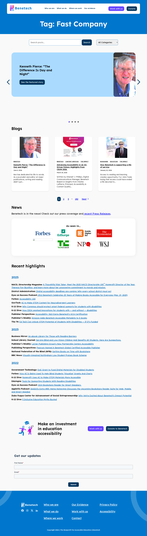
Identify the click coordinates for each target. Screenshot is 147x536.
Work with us (80, 511)
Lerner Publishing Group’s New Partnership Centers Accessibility (63, 344)
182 (76, 199)
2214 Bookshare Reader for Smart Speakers (60, 385)
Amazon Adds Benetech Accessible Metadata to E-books (59, 318)
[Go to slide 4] (78, 121)
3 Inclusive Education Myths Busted (39, 399)
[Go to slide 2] (72, 121)
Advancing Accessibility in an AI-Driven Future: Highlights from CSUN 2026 (72, 167)
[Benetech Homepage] (29, 505)
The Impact (84, 161)
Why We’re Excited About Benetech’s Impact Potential (105, 395)
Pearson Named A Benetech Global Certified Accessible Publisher (68, 347)
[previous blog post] (8, 82)
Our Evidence (80, 504)
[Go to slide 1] (69, 121)
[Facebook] (22, 511)
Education (114, 161)
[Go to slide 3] (75, 121)
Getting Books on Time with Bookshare (71, 351)
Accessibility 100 (28, 299)
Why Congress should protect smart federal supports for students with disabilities (62, 306)
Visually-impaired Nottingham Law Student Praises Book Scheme (55, 355)
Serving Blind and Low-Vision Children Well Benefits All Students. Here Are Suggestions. (78, 340)
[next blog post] (138, 81)
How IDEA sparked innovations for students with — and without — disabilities (59, 310)
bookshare (104, 161)
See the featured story (32, 82)
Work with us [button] (116, 8)
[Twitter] (32, 511)
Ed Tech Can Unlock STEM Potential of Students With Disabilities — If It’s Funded (58, 321)
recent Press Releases (96, 213)
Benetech (17, 161)
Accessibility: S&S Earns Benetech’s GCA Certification (62, 314)
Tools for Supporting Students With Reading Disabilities (49, 381)
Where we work (75, 8)
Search (86, 42)
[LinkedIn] (37, 511)
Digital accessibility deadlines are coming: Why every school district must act (73, 291)
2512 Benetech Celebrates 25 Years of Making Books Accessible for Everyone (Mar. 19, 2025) (82, 295)
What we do (62, 8)
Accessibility (107, 511)
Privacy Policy (108, 504)
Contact (77, 518)
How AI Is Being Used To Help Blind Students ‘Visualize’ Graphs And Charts (56, 373)
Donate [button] (131, 8)
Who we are (49, 8)
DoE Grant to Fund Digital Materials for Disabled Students (66, 370)
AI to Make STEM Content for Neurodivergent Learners (48, 302)
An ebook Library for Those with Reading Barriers (52, 336)
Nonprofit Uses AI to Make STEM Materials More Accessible (51, 377)
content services (72, 161)
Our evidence (89, 8)
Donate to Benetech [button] (117, 428)
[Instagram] (27, 511)
